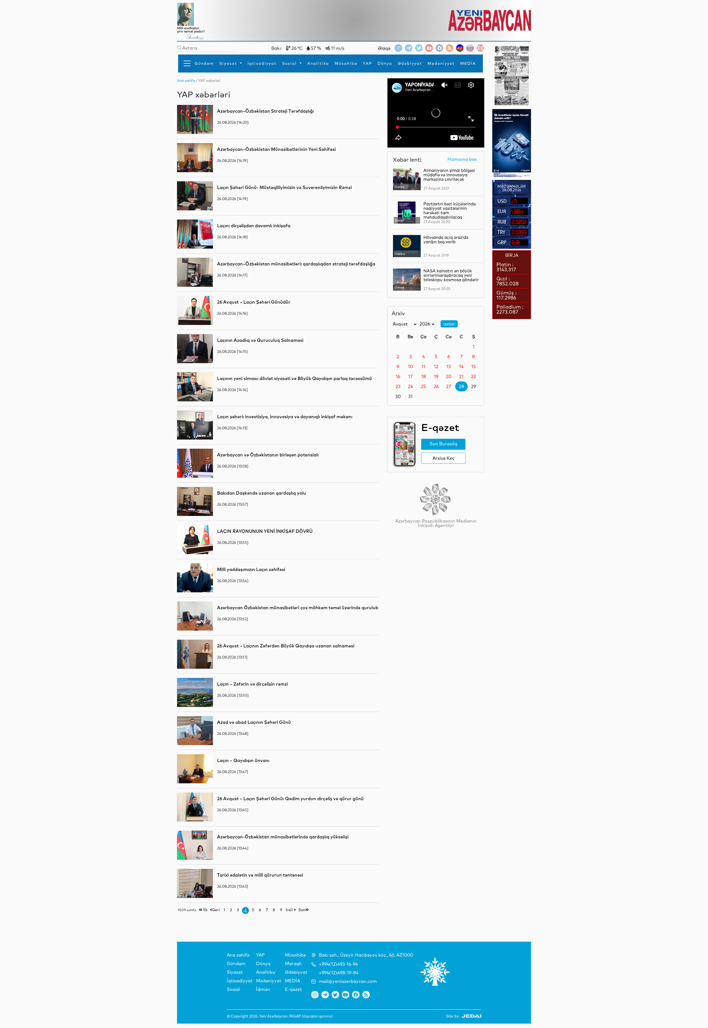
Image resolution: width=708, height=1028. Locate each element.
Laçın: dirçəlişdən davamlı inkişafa (253, 225)
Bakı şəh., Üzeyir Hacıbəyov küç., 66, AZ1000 (366, 955)
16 (398, 376)
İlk (204, 909)
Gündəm (204, 63)
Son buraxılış (443, 443)
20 (448, 376)
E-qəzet (293, 989)
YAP (367, 63)
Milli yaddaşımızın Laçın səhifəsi (251, 569)
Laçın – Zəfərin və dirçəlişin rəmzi (252, 684)
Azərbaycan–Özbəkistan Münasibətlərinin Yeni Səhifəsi (276, 149)
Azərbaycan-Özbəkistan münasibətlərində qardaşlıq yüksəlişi (282, 837)
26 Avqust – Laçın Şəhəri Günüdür (253, 302)
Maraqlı (293, 963)
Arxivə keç (443, 458)
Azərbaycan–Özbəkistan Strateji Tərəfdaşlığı (265, 111)
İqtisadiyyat (262, 63)
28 (461, 386)
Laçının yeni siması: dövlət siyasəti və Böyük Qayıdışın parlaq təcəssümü (294, 378)
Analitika (318, 63)
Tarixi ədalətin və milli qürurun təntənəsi (260, 875)
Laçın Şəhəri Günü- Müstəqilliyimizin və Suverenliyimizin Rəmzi (284, 187)
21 (461, 376)
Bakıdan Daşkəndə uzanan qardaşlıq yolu (261, 493)
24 (410, 386)
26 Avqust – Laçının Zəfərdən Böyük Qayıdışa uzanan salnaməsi (285, 646)
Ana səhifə (238, 955)
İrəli (290, 909)
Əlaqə (384, 48)
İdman (263, 989)
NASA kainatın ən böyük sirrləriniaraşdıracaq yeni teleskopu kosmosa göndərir (451, 275)
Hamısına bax (462, 159)
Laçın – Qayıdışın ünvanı (243, 760)
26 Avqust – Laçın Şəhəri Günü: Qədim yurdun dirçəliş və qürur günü (290, 798)
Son (301, 909)
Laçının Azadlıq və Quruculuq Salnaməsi (260, 340)
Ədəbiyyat (410, 63)
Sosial (290, 63)
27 (448, 386)
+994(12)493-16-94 (338, 964)
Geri (216, 909)
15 (473, 366)
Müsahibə (346, 63)
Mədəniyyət (441, 63)
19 (436, 376)
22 (473, 376)
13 (448, 366)
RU (470, 48)
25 (423, 386)
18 (423, 376)
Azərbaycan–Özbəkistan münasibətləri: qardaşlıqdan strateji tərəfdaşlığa (296, 264)
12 (436, 366)
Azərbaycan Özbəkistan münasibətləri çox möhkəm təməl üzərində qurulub (297, 607)
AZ (459, 48)
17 (410, 376)
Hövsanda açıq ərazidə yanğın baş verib (445, 239)
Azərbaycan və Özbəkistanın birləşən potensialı (268, 455)
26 (436, 386)
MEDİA (468, 63)
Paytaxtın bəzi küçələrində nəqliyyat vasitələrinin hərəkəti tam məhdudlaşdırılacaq (449, 210)
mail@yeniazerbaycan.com (348, 981)
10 (410, 366)
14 (461, 366)
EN (480, 48)
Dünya (385, 63)
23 (397, 386)
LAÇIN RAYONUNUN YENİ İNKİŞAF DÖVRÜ (265, 531)
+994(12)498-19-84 (338, 972)
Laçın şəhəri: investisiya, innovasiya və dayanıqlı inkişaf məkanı (284, 416)
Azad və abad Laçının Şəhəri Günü (254, 722)
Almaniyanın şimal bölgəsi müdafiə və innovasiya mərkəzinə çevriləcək (449, 175)
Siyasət (229, 63)
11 (423, 366)
